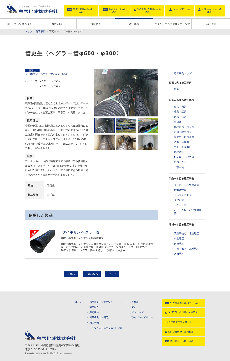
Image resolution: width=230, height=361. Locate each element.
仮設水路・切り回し (185, 126)
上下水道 (179, 167)
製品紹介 (57, 24)
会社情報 (211, 24)
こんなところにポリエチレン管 (172, 24)
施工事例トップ (183, 73)
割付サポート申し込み (117, 10)
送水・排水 (180, 116)
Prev (99, 92)
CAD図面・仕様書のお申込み (149, 10)
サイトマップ (136, 312)
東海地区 (179, 243)
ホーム (78, 301)
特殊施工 (179, 152)
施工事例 (134, 24)
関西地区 (179, 253)
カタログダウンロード (181, 10)
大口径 (177, 121)
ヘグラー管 (180, 205)
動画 (176, 89)
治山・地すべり (183, 131)
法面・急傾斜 (181, 142)
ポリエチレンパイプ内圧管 (188, 211)
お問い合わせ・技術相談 (211, 10)
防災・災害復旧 (183, 147)
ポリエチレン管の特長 (19, 24)
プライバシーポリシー (141, 317)
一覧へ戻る (91, 274)
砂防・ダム (180, 162)
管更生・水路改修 (184, 136)
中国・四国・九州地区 (186, 248)
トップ (28, 31)
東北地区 (179, 238)
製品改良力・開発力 (100, 317)
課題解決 (96, 24)
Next (153, 92)
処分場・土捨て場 (184, 157)
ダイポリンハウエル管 (186, 185)
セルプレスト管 (183, 195)
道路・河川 (180, 106)
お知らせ (134, 307)
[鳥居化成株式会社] (50, 332)
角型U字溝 (180, 190)
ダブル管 (179, 200)
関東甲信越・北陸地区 (186, 233)
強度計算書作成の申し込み (84, 10)
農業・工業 (180, 111)
